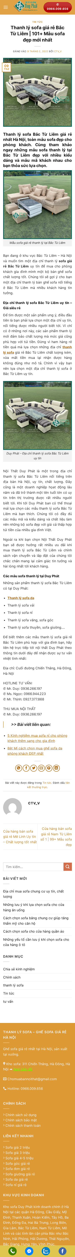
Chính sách (11, 977)
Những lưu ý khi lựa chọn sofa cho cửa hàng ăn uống (33, 907)
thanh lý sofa (13, 985)
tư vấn (8, 1001)
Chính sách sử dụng (20, 1115)
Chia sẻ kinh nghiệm (19, 969)
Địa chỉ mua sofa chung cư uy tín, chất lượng (33, 894)
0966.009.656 (32, 1088)
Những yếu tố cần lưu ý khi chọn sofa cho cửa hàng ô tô (36, 942)
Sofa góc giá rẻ (17, 1163)
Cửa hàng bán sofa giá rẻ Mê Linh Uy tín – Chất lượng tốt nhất (20, 836)
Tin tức (37, 21)
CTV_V (58, 51)
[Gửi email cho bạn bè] (41, 768)
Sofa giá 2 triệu (17, 1147)
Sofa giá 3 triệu (17, 1153)
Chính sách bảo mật (21, 1120)
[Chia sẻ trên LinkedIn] (56, 768)
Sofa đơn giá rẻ (17, 1169)
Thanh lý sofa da (21, 598)
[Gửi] (68, 867)
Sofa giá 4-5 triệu (19, 1158)
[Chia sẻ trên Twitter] (33, 768)
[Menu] (5, 7)
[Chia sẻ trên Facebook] (26, 768)
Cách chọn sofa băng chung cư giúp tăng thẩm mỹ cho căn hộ (36, 920)
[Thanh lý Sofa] (25, 7)
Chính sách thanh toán (23, 1125)
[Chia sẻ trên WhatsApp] (18, 768)
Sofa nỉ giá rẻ (15, 1185)
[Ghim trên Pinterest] (48, 768)
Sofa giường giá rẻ (20, 1174)
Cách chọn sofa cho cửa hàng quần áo (33, 931)
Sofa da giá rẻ (16, 1179)
